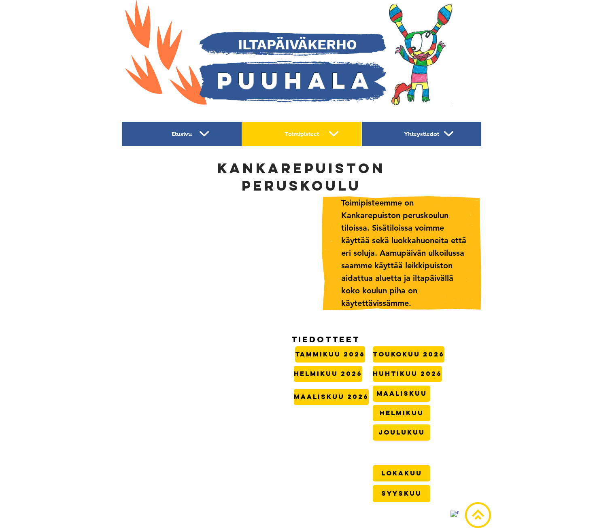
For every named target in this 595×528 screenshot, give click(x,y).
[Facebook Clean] (454, 515)
